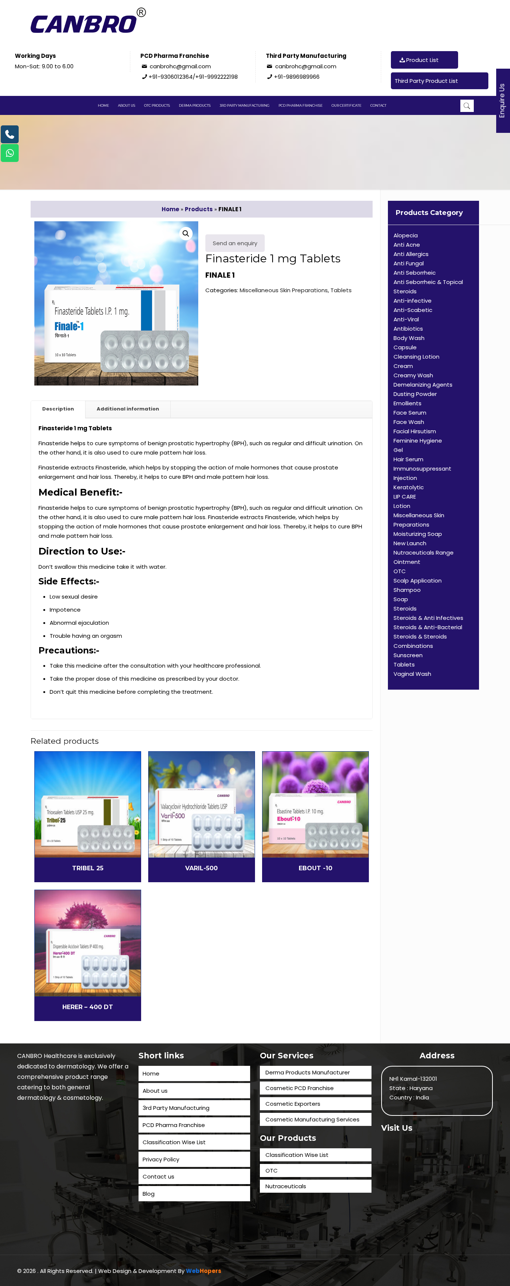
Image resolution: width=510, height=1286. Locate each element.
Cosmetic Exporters (292, 1104)
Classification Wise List (174, 1142)
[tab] (58, 409)
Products (199, 209)
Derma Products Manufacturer (307, 1072)
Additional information (128, 408)
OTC (271, 1170)
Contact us (158, 1176)
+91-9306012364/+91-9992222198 (193, 77)
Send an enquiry (235, 243)
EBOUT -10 (315, 868)
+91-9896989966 (297, 77)
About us (155, 1091)
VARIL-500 (201, 868)
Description (58, 408)
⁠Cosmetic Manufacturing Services (312, 1119)
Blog (149, 1194)
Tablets (341, 290)
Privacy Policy (161, 1159)
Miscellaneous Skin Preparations (284, 290)
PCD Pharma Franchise (174, 1125)
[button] (186, 233)
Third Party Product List (426, 81)
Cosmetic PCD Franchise (299, 1088)
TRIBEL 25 (87, 868)
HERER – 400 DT (87, 1007)
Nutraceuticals (285, 1186)
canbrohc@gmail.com (180, 66)
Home (170, 209)
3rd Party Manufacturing (176, 1108)
